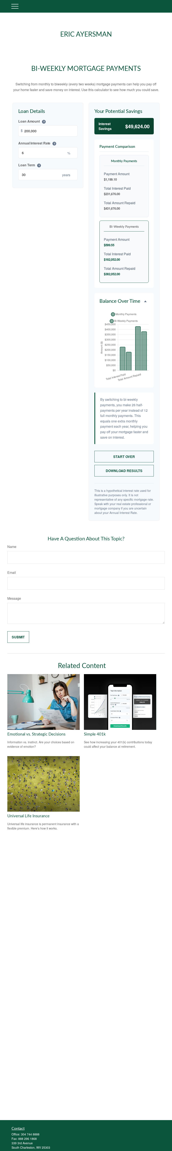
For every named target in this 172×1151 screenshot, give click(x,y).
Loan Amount (31, 121)
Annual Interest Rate (36, 143)
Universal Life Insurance (28, 816)
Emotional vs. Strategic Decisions (36, 734)
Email (11, 572)
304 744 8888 (30, 1134)
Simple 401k (95, 734)
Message (14, 598)
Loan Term (29, 165)
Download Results (124, 470)
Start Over (124, 456)
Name (11, 546)
